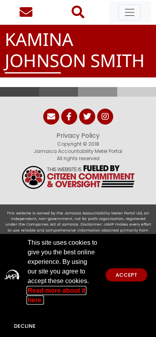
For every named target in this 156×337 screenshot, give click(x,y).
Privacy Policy (78, 135)
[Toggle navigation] (129, 12)
